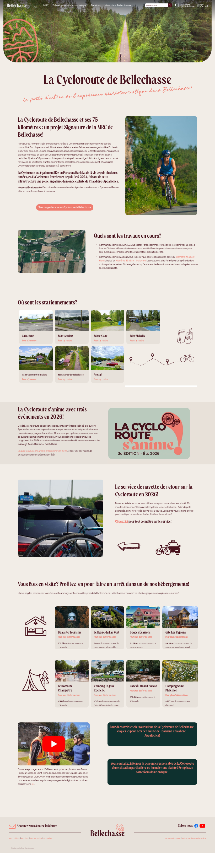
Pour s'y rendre (29, 340)
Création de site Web (17, 848)
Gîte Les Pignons (175, 632)
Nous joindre (36, 838)
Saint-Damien (28, 374)
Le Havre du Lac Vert (106, 632)
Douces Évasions (140, 632)
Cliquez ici (121, 521)
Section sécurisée (172, 838)
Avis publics (14, 838)
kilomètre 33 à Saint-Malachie (131, 260)
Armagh (98, 374)
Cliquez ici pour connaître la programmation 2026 (42, 450)
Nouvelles (48, 838)
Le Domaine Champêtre (65, 688)
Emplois (25, 838)
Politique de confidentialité (194, 838)
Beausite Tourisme (70, 632)
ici (33, 783)
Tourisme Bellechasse (188, 5)
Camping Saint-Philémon (175, 688)
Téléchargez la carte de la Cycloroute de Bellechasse (65, 207)
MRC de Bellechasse (17, 5)
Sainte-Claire (100, 335)
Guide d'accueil (202, 5)
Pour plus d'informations (69, 637)
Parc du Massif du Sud (143, 686)
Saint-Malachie (137, 335)
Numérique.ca (29, 848)
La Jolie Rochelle (104, 688)
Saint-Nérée (63, 374)
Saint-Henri (28, 335)
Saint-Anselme (65, 335)
